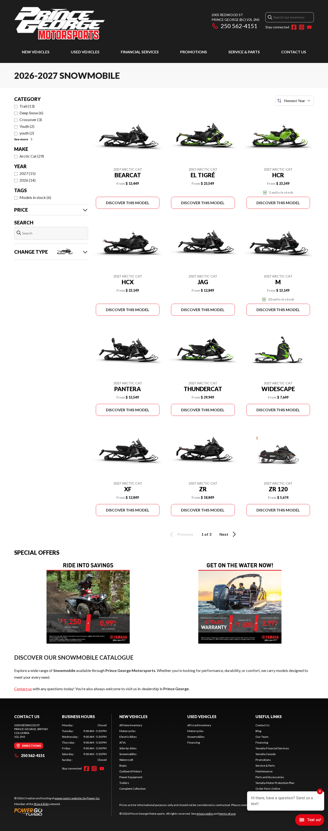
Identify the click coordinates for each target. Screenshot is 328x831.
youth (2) (26, 133)
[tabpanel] (84, 742)
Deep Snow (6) (31, 113)
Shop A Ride (41, 804)
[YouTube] (309, 27)
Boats (123, 765)
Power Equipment (130, 777)
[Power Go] (57, 812)
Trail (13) (27, 106)
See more (21, 139)
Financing (193, 742)
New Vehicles (35, 51)
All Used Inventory (199, 725)
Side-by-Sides (128, 748)
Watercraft (126, 760)
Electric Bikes (128, 737)
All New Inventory (130, 725)
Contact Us (293, 51)
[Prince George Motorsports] (59, 23)
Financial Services (140, 51)
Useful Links (268, 716)
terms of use (227, 813)
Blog (258, 731)
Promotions (193, 51)
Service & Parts (244, 51)
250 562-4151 (239, 25)
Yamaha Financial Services (272, 748)
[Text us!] (309, 820)
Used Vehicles (85, 51)
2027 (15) (27, 173)
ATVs (122, 742)
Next (223, 534)
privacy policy (204, 813)
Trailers (124, 783)
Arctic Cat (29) (31, 156)
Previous (185, 534)
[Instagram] (301, 27)
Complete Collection (132, 788)
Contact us (23, 688)
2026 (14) (27, 180)
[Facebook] (294, 27)
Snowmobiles (128, 754)
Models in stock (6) (35, 197)
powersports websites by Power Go (77, 798)
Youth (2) (26, 126)
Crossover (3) (30, 119)
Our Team (261, 737)
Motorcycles (127, 731)
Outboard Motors (130, 771)
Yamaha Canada (265, 754)
